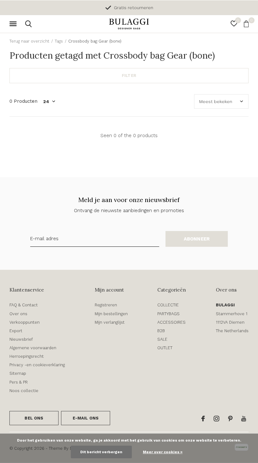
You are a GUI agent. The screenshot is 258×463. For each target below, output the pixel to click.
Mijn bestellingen (111, 313)
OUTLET (164, 347)
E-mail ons (86, 418)
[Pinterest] (230, 418)
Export (15, 330)
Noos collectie (23, 390)
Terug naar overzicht (29, 41)
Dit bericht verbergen (101, 452)
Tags (59, 41)
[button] (14, 24)
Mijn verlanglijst (110, 322)
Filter (129, 75)
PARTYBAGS (168, 313)
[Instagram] (216, 418)
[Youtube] (243, 418)
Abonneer (197, 239)
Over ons (18, 313)
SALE (162, 339)
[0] (246, 23)
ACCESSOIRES (171, 322)
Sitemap (17, 373)
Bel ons (34, 418)
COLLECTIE (168, 305)
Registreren (106, 305)
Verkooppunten (24, 322)
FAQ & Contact (23, 305)
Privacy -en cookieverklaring (37, 364)
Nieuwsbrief (21, 339)
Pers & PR (18, 382)
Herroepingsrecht (26, 356)
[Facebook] (203, 418)
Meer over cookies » (162, 452)
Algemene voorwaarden (32, 347)
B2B (161, 330)
